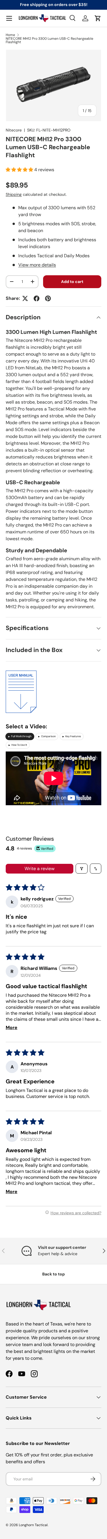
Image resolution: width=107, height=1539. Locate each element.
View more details (37, 265)
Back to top (53, 1274)
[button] (98, 18)
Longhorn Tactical (33, 1525)
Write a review (39, 869)
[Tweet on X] (25, 298)
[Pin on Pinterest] (48, 298)
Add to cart (72, 281)
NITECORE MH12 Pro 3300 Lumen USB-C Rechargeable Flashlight (49, 40)
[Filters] (82, 869)
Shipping (14, 194)
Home (10, 35)
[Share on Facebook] (36, 298)
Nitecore (14, 130)
